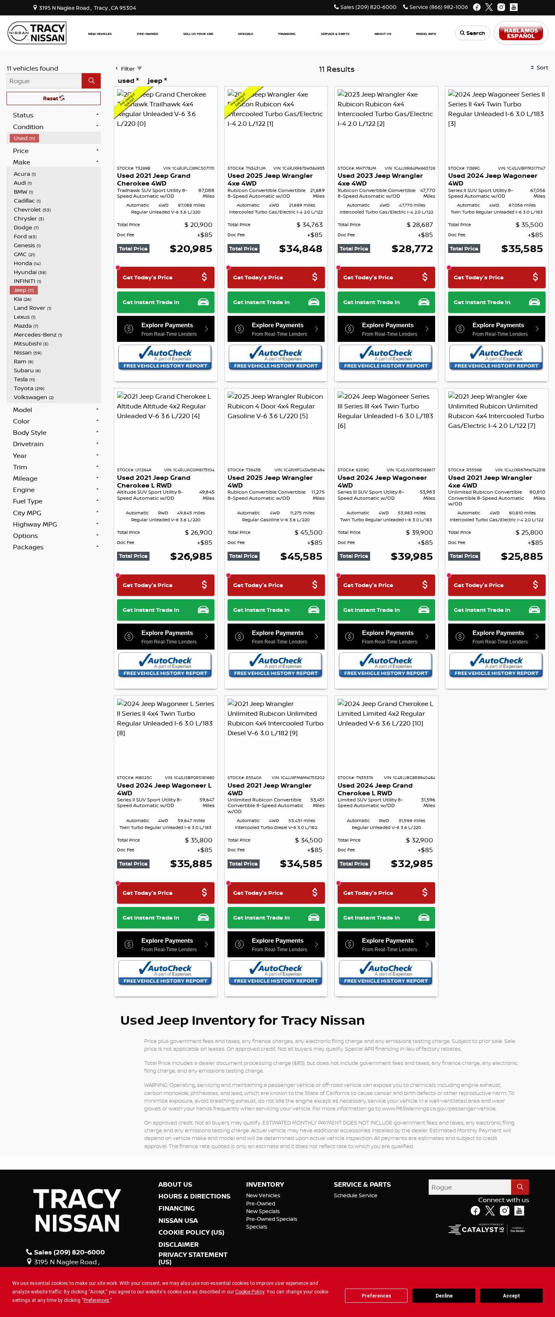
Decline (444, 1296)
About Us (175, 1184)
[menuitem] (55, 138)
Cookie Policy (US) (191, 1232)
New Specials (263, 1211)
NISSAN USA (178, 1220)
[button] (100, 33)
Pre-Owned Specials (271, 1218)
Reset (51, 98)
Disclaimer (178, 1244)
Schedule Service (355, 1195)
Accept (511, 1296)
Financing (176, 1208)
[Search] (91, 81)
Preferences (376, 1296)
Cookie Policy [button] (249, 1292)
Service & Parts (362, 1184)
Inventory (265, 1184)
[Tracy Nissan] (37, 32)
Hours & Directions (194, 1196)
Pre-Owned (260, 1203)
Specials (256, 1226)
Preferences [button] (96, 1300)
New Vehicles (263, 1195)
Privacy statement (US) (193, 1258)
